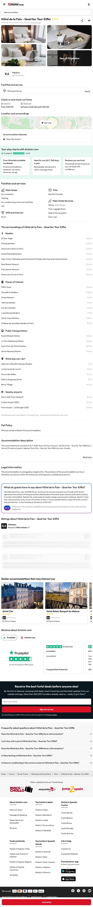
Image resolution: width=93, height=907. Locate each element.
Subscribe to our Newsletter (17, 821)
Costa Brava (66, 823)
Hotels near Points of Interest (19, 855)
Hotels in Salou (41, 810)
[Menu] (4, 4)
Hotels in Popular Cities (20, 849)
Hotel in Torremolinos (44, 825)
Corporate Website (69, 854)
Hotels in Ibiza (41, 857)
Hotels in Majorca (42, 867)
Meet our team (16, 810)
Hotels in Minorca (42, 872)
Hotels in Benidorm (43, 815)
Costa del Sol (66, 812)
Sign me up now (46, 709)
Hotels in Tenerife (43, 851)
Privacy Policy (52, 715)
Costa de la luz (67, 833)
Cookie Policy (52, 897)
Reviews (13, 828)
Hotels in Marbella (43, 830)
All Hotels (14, 875)
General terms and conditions (14, 897)
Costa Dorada (67, 828)
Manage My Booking (18, 815)
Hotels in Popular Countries (17, 868)
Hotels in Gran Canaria (45, 862)
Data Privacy (36, 897)
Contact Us (66, 849)
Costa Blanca (67, 818)
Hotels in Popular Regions (21, 862)
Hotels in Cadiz (41, 820)
